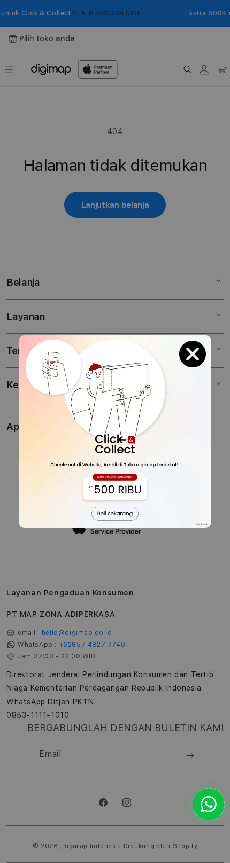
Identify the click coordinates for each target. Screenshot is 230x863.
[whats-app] (209, 804)
